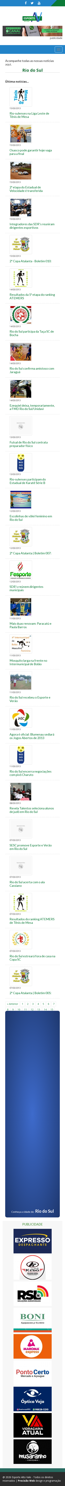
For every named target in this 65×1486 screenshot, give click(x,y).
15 (51, 1009)
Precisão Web (26, 1480)
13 (38, 1009)
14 (45, 1009)
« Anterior (12, 1004)
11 (25, 1009)
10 (19, 1009)
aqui (8, 64)
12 (32, 1009)
